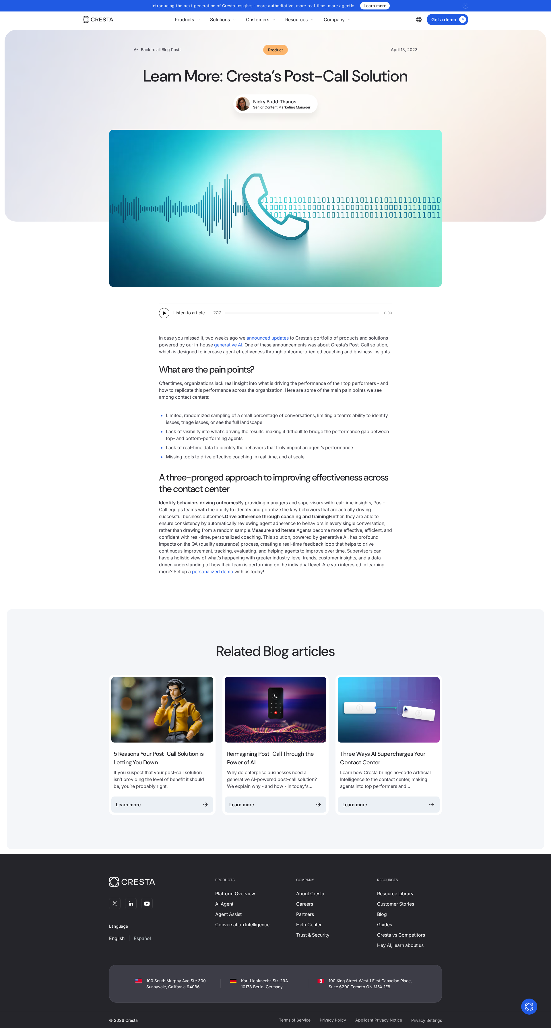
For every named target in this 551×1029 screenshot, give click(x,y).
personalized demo (212, 571)
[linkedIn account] (131, 903)
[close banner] (465, 5)
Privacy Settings (426, 1020)
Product (275, 49)
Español (142, 938)
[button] (188, 19)
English (117, 938)
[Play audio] (164, 313)
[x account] (115, 903)
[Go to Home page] (98, 19)
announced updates (268, 338)
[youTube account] (147, 903)
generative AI (228, 345)
